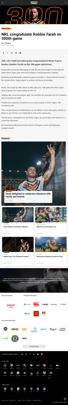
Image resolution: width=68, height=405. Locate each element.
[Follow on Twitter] (30, 354)
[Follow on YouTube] (38, 354)
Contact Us (28, 400)
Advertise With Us (37, 400)
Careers (19, 400)
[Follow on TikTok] (22, 354)
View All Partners (34, 346)
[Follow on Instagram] (34, 354)
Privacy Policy (12, 400)
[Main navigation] (2, 3)
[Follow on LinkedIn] (41, 354)
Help (24, 400)
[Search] (66, 3)
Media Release (6, 28)
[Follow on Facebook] (26, 354)
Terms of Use (4, 400)
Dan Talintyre (6, 43)
